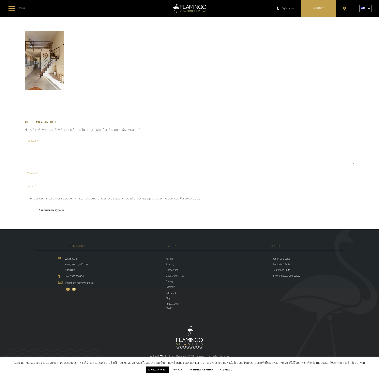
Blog (168, 298)
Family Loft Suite (281, 264)
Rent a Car (171, 292)
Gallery (169, 281)
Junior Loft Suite (281, 258)
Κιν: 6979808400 (75, 276)
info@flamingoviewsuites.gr (79, 282)
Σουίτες (170, 264)
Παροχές (170, 287)
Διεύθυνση (71, 258)
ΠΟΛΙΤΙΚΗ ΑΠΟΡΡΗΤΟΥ (201, 369)
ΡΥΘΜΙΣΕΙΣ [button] (226, 369)
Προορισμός (172, 270)
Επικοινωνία (172, 304)
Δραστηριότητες (175, 275)
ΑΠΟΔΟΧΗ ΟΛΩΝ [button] (157, 369)
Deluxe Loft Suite (281, 270)
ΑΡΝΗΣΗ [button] (177, 369)
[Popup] (11, 8)
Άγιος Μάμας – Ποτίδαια (78, 264)
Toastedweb (170, 355)
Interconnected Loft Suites (286, 275)
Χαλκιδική (70, 269)
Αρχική (169, 258)
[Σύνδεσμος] (189, 8)
